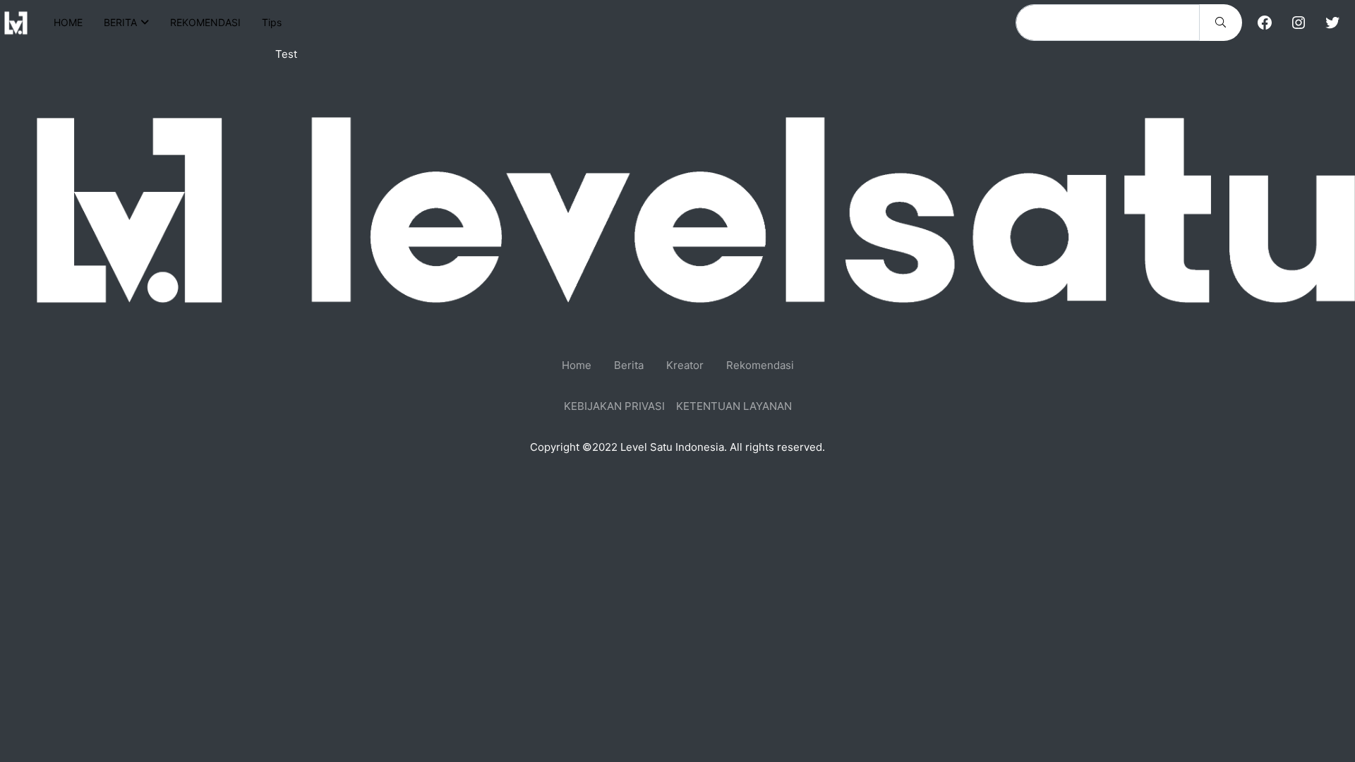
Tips (272, 22)
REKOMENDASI (205, 22)
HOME (68, 22)
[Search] (1220, 22)
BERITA (120, 22)
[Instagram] (1298, 22)
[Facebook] (1264, 22)
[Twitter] (1332, 22)
